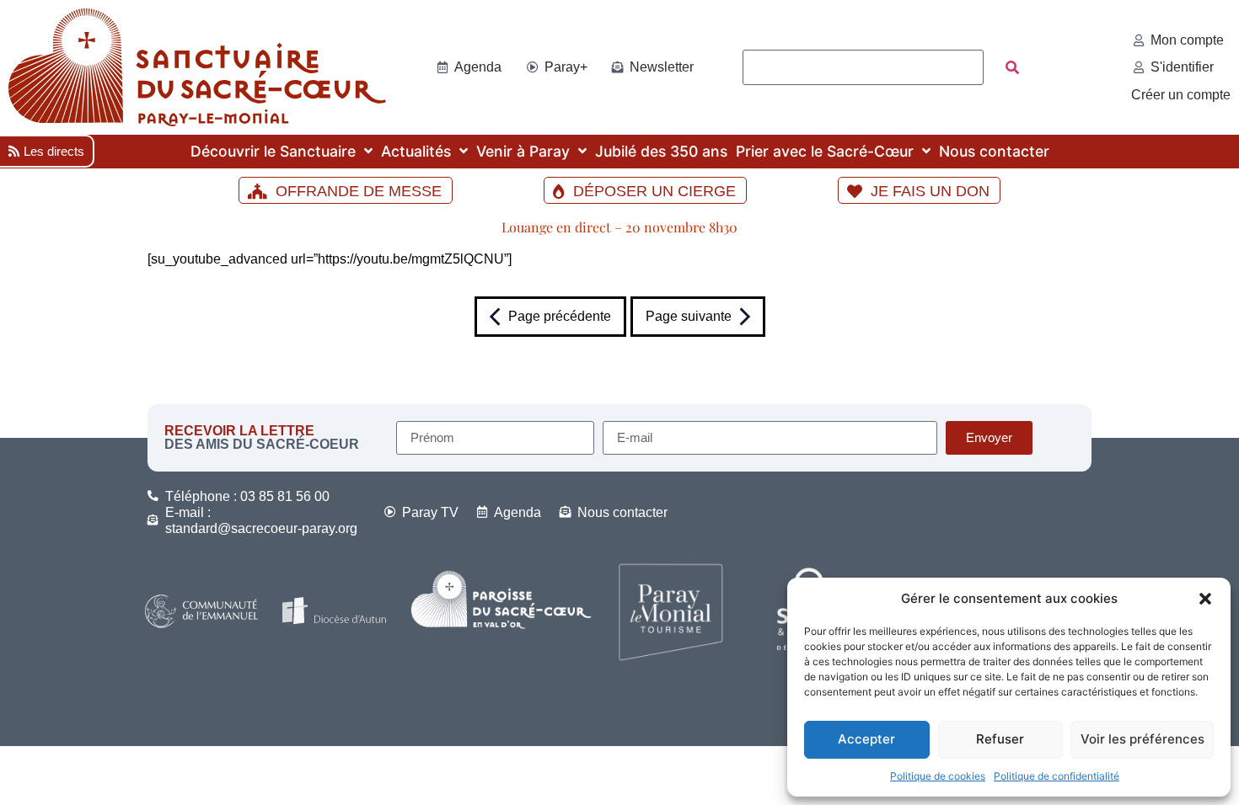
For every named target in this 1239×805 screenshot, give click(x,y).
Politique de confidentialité (1056, 776)
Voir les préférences (1142, 739)
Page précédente (559, 316)
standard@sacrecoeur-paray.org (261, 528)
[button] (1205, 598)
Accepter (866, 739)
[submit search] (1012, 67)
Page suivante (689, 316)
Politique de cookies (937, 776)
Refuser (1000, 739)
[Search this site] (863, 67)
